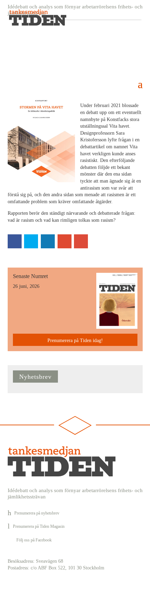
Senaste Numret (30, 276)
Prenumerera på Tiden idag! (75, 340)
